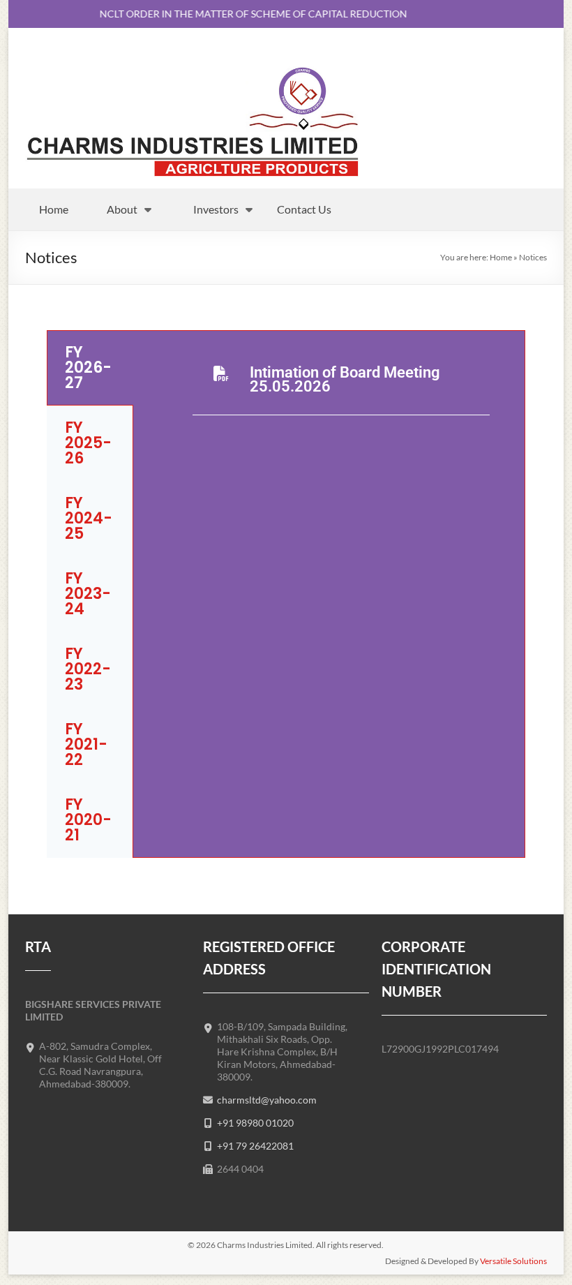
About (122, 209)
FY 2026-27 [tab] (88, 367)
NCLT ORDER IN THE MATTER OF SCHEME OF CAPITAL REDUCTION (245, 14)
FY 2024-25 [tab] (88, 518)
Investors (216, 209)
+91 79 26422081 (255, 1146)
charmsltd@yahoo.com (267, 1100)
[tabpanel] (329, 390)
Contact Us (304, 209)
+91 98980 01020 (255, 1123)
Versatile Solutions (513, 1261)
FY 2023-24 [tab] (88, 593)
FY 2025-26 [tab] (88, 443)
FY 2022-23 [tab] (88, 669)
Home (53, 209)
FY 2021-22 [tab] (86, 744)
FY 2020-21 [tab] (88, 820)
